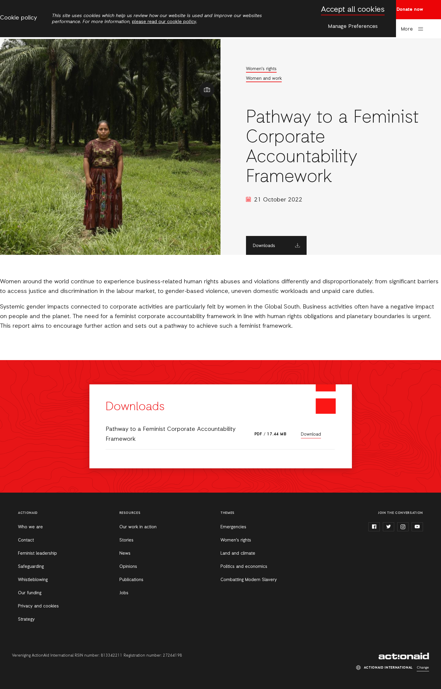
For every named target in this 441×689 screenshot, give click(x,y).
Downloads (264, 246)
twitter (388, 526)
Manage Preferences (353, 26)
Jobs (123, 593)
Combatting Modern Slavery (248, 580)
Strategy (26, 619)
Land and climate (237, 553)
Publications (131, 580)
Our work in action (138, 527)
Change (423, 667)
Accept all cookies (353, 9)
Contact (26, 540)
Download (311, 434)
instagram (403, 526)
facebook (374, 526)
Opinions (128, 567)
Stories (126, 540)
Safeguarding (31, 567)
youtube (417, 526)
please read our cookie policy (164, 22)
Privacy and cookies (38, 606)
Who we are (30, 527)
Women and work (264, 79)
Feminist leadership (37, 553)
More (407, 29)
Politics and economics (243, 567)
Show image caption (207, 89)
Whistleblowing (33, 580)
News (124, 553)
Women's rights (261, 69)
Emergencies (233, 527)
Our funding (29, 593)
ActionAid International (404, 656)
